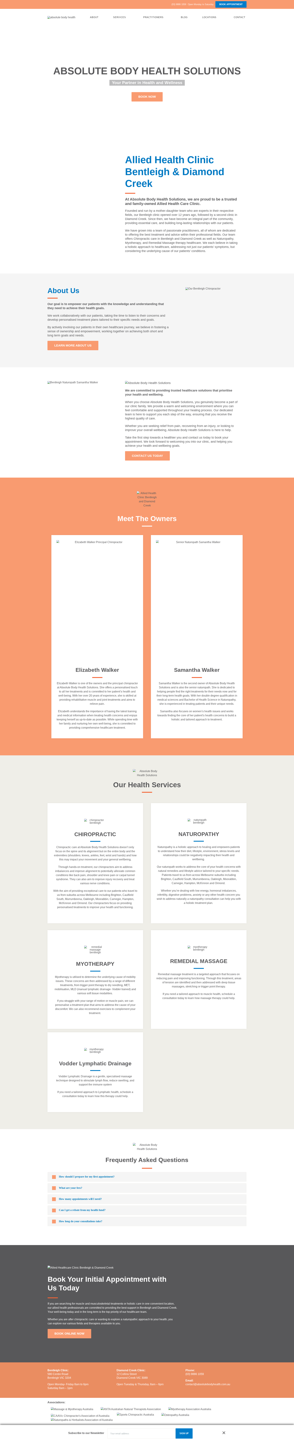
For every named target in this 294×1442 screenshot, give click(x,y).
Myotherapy (133, 243)
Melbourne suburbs (212, 875)
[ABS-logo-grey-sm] (61, 17)
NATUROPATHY (198, 834)
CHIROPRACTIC (95, 834)
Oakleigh (88, 899)
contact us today (199, 437)
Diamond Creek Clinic (131, 1370)
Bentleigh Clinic (57, 1370)
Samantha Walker (196, 670)
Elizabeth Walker (97, 670)
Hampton (127, 899)
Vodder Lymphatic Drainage (95, 1063)
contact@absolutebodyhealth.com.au (207, 1384)
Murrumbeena (73, 899)
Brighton (116, 894)
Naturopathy (225, 238)
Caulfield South (182, 879)
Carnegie (115, 899)
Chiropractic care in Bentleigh (154, 238)
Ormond (82, 903)
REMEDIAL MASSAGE (198, 961)
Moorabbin (101, 899)
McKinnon (65, 903)
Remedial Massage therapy (167, 243)
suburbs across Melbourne (83, 894)
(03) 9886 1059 (194, 1374)
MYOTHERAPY (95, 964)
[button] (147, 1176)
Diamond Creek (191, 238)
